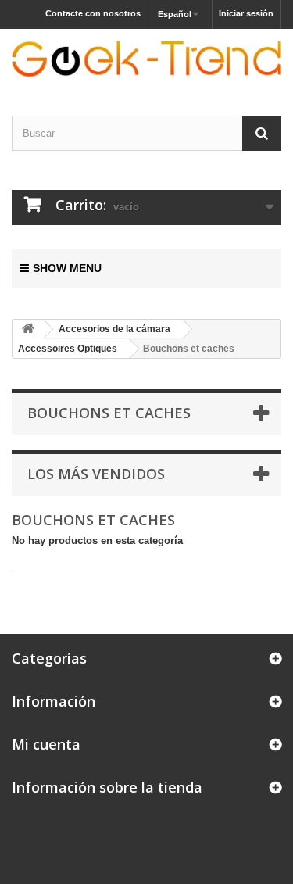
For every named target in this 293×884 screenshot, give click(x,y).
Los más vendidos (96, 473)
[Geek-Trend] (146, 59)
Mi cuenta (46, 744)
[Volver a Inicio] (28, 329)
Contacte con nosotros (93, 13)
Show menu (67, 268)
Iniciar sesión (246, 13)
